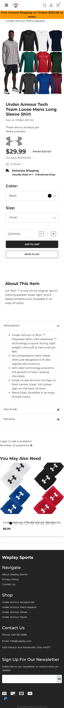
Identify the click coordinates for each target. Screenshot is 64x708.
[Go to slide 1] (23, 90)
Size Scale (10, 409)
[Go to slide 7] (42, 523)
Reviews (9, 419)
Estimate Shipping (25, 170)
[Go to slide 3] (34, 90)
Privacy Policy (10, 579)
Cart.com (43, 707)
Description (11, 325)
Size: (10, 208)
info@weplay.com (20, 641)
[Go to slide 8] (47, 523)
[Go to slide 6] (37, 523)
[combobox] (32, 196)
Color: (12, 186)
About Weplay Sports (14, 574)
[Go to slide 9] (53, 523)
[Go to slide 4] (39, 90)
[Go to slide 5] (44, 90)
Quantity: (14, 233)
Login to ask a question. (16, 441)
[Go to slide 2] (28, 90)
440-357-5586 (19, 634)
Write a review (15, 131)
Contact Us (8, 584)
